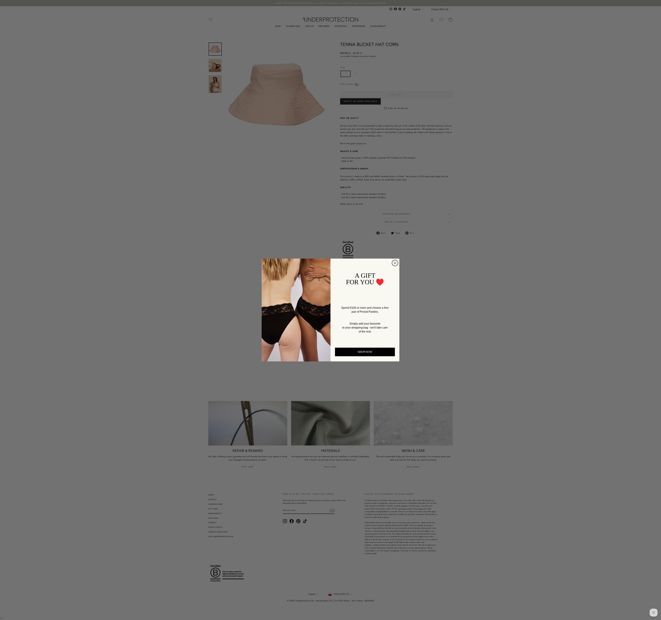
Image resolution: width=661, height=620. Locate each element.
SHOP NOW (365, 351)
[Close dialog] (395, 263)
